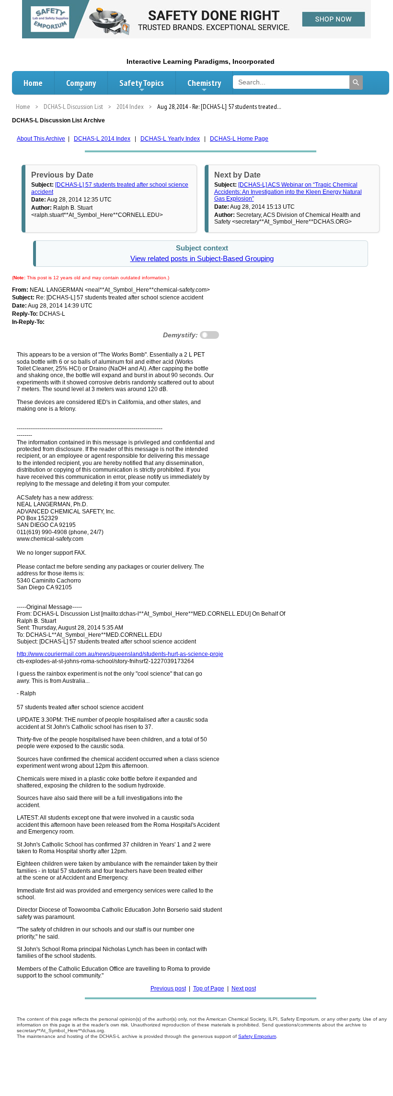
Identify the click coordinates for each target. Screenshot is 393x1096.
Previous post (168, 988)
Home (33, 82)
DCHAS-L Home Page (239, 138)
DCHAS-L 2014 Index (102, 138)
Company (81, 82)
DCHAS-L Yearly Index (170, 138)
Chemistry (204, 82)
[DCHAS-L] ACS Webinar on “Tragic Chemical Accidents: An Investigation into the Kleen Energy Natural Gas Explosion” (288, 191)
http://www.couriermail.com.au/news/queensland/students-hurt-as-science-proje (120, 654)
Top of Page (208, 988)
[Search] (356, 82)
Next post (243, 988)
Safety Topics (141, 82)
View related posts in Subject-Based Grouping (202, 258)
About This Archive (41, 138)
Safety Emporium (257, 1036)
